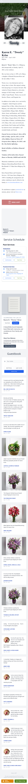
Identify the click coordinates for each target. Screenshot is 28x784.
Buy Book (15, 323)
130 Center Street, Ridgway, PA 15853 (15, 257)
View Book (7, 323)
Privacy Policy (10, 777)
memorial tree (20, 189)
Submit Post (14, 371)
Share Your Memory (10, 346)
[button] (14, 447)
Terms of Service (18, 777)
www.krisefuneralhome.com (14, 182)
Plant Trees (19, 260)
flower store (19, 192)
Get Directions (8, 260)
